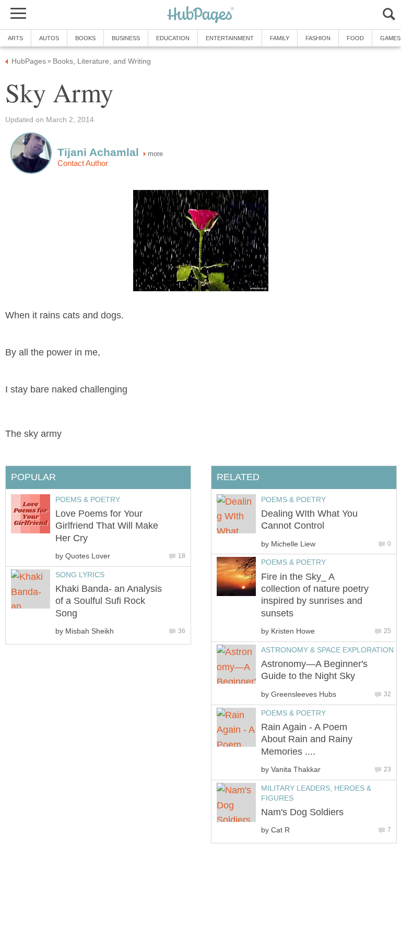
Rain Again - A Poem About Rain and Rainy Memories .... (306, 739)
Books (85, 38)
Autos (49, 38)
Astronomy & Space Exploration (327, 650)
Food (355, 38)
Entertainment (230, 38)
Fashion (318, 38)
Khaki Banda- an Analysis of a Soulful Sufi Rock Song (108, 600)
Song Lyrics (79, 574)
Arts (15, 38)
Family (279, 38)
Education (173, 38)
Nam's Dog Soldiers (302, 812)
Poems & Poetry (293, 499)
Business (126, 38)
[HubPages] (200, 15)
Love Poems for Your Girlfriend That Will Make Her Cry (106, 525)
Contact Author (82, 163)
